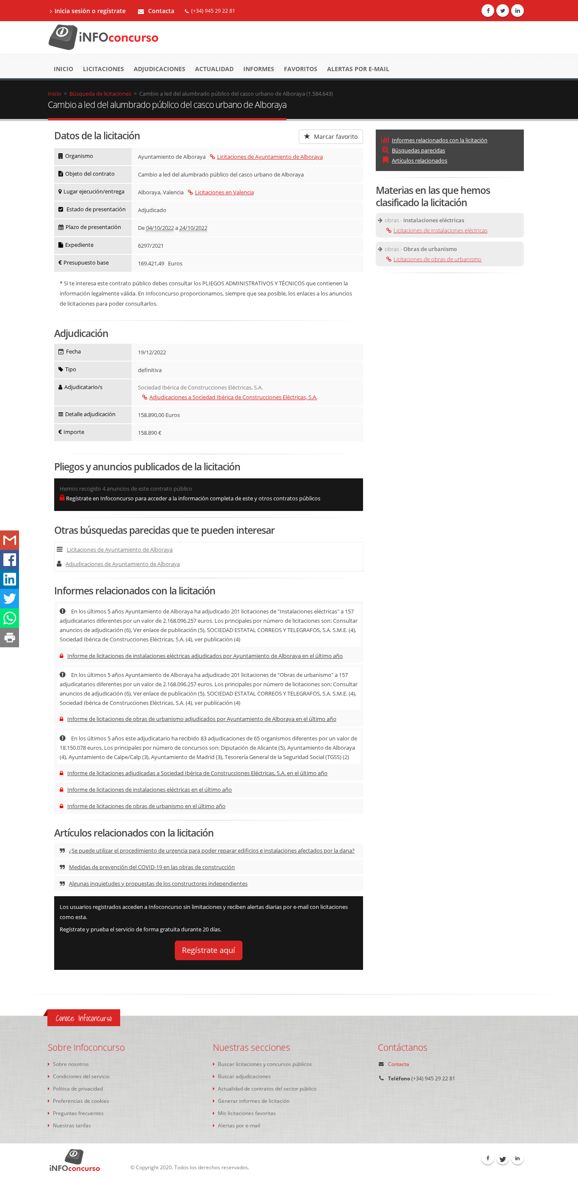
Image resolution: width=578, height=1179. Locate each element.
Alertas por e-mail (358, 69)
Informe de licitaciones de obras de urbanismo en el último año (146, 806)
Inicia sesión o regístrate (90, 11)
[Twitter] (502, 10)
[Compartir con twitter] (9, 598)
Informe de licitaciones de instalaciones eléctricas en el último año (149, 789)
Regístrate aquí (208, 950)
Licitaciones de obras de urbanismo (438, 259)
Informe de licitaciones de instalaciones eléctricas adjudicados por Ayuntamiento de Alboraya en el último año (205, 656)
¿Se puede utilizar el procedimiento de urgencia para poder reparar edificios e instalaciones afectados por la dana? (212, 850)
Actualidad (214, 69)
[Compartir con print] (9, 637)
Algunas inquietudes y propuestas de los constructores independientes (158, 883)
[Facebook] (488, 10)
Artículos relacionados (419, 160)
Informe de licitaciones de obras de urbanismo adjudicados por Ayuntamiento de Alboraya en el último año (201, 719)
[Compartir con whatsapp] (9, 618)
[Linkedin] (517, 10)
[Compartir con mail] (9, 540)
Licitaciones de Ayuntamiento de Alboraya (270, 156)
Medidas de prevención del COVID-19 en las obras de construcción (152, 867)
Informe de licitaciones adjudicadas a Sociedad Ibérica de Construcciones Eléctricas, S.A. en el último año (197, 773)
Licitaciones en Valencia (224, 192)
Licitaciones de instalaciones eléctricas (440, 230)
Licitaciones (103, 69)
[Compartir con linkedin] (9, 579)
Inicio (63, 69)
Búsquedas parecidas (418, 150)
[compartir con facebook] (9, 559)
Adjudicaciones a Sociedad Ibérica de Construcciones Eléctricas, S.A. (233, 397)
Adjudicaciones (159, 69)
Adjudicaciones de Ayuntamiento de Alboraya (123, 564)
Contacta (160, 11)
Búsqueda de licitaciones (100, 93)
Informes (258, 69)
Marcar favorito (335, 137)
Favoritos (300, 69)
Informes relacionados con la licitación (439, 140)
